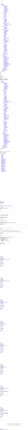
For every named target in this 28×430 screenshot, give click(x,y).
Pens (2, 164)
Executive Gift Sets (3, 151)
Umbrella (2, 169)
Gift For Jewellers (5, 259)
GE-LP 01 (1, 283)
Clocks (2, 157)
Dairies (2, 158)
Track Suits (6, 302)
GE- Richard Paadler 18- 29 (4, 391)
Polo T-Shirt (4, 388)
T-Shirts (2, 167)
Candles (2, 156)
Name (1, 228)
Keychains (2, 161)
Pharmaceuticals (3, 165)
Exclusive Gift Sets (7, 151)
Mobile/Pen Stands (3, 162)
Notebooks (2, 163)
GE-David (1, 326)
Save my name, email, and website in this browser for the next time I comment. (10, 230)
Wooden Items (3, 170)
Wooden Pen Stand (3, 171)
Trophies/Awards (3, 168)
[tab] (2, 215)
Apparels (2, 154)
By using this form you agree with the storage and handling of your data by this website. (11, 231)
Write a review (1, 203)
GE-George (1, 348)
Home (0, 151)
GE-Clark (1, 369)
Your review (1, 224)
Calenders (2, 155)
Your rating (1, 223)
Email (1, 229)
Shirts (5, 345)
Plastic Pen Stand (3, 166)
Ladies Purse (8, 259)
